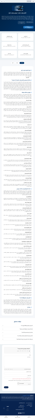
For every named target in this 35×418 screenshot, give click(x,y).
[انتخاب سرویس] (29, 1)
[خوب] (10, 369)
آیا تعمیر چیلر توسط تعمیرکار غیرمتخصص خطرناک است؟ (25, 335)
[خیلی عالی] (12, 369)
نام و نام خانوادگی (28, 371)
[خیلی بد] (5, 369)
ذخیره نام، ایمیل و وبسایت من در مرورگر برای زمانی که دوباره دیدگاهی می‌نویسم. (19, 380)
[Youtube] (20, 413)
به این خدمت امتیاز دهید (27, 369)
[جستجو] (4, 1)
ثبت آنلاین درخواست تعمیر (28, 27)
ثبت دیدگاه (6, 387)
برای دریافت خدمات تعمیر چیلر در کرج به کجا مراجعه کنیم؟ (25, 339)
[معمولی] (8, 369)
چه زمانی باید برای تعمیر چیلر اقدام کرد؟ (27, 332)
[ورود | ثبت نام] (2, 1)
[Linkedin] (18, 413)
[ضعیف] (6, 369)
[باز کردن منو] (33, 1)
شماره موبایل (29, 375)
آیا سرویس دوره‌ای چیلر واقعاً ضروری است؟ (27, 325)
